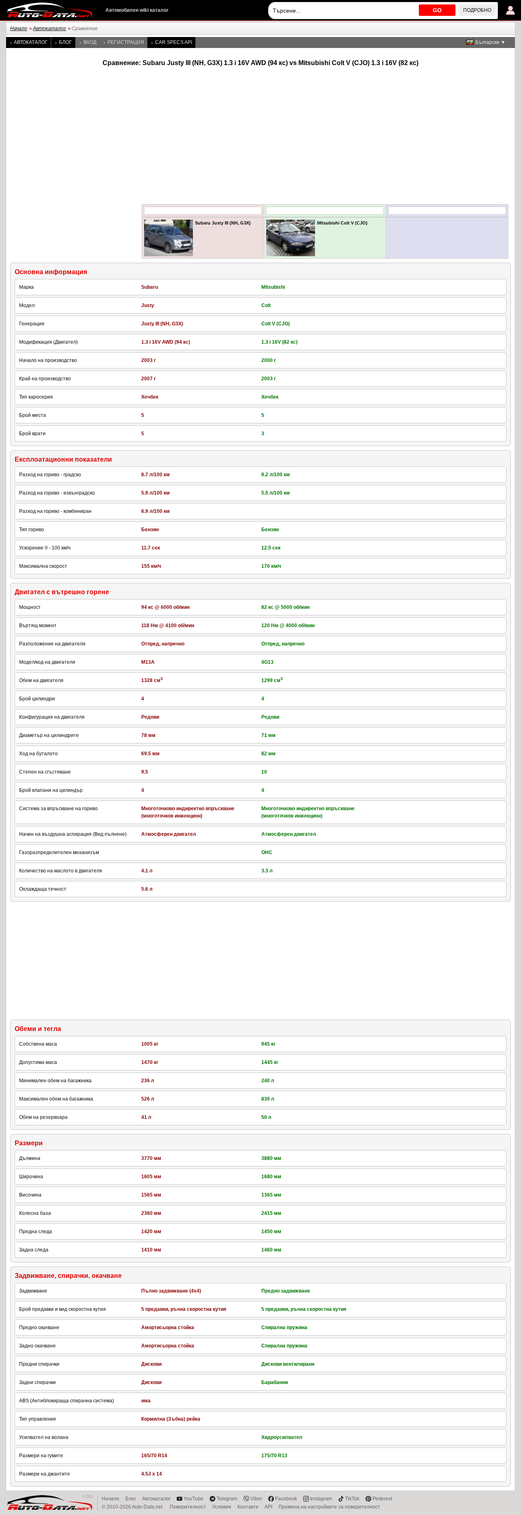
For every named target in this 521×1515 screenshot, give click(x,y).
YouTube (194, 1499)
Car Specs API (173, 42)
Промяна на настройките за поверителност (329, 1507)
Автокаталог (49, 28)
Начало (18, 28)
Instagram (321, 1499)
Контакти (247, 1507)
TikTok (352, 1499)
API (268, 1507)
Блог (65, 42)
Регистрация (125, 42)
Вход (89, 42)
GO (437, 10)
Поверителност (188, 1507)
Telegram (227, 1499)
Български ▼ (490, 42)
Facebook (286, 1499)
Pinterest (382, 1499)
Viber (256, 1499)
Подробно (477, 10)
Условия (221, 1507)
